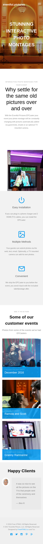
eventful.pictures (14, 4)
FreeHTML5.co (23, 529)
